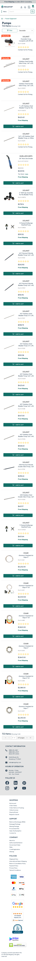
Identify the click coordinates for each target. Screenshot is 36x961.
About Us (12, 840)
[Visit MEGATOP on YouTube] (24, 788)
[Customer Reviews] (17, 917)
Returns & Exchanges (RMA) (17, 822)
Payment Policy (13, 866)
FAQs (10, 847)
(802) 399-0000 (14, 754)
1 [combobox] (12, 738)
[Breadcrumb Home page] (2, 19)
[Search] (32, 11)
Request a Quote (14, 814)
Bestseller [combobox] (22, 30)
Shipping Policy (13, 859)
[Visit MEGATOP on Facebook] (7, 783)
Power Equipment (11, 18)
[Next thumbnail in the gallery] (27, 737)
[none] (4, 11)
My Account (12, 803)
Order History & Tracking (16, 808)
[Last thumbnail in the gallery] (30, 737)
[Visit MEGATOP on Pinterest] (24, 783)
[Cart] (33, 7)
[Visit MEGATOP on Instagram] (7, 788)
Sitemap (11, 851)
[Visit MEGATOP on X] (15, 788)
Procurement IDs (14, 828)
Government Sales (14, 845)
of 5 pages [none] (21, 738)
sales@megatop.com (15, 762)
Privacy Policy (13, 868)
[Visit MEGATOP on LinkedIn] (15, 783)
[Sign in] (21, 7)
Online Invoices (13, 810)
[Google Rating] (17, 904)
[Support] (25, 7)
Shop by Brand (13, 812)
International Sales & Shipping (18, 861)
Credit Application (14, 849)
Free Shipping (23, 120)
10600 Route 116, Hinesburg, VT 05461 (15, 758)
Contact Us (12, 833)
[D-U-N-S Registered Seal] (18, 929)
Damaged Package (14, 824)
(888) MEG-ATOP (14, 752)
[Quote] (29, 7)
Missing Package (14, 826)
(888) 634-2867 (13, 750)
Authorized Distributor (16, 843)
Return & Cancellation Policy (17, 863)
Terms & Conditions (15, 870)
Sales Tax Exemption (15, 831)
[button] (26, 30)
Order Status (13, 805)
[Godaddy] (14, 939)
